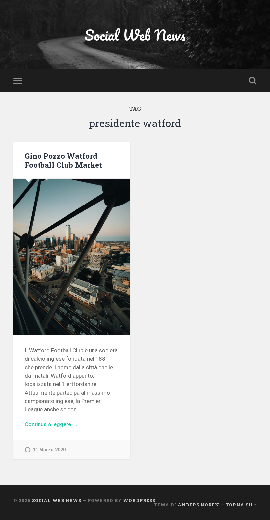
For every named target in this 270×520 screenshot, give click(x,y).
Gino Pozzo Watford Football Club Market (63, 160)
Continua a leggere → (51, 424)
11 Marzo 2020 (49, 449)
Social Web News (135, 34)
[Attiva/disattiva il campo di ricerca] (252, 80)
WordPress (139, 500)
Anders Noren (198, 504)
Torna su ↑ (241, 504)
